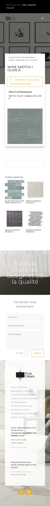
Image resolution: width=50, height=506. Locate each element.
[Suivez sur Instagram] (28, 492)
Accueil (12, 57)
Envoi (37, 353)
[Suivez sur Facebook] (21, 492)
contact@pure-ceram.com (22, 472)
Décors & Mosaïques (26, 57)
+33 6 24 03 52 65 (18, 447)
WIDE (11, 60)
